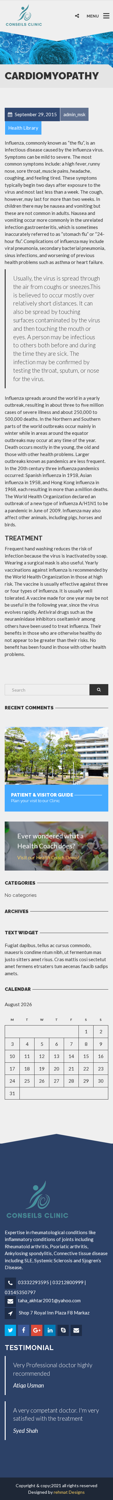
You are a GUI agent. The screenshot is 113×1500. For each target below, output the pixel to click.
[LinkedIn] (50, 1330)
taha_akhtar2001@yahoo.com (49, 1300)
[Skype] (63, 1330)
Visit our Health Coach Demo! (48, 857)
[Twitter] (11, 1330)
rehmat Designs (69, 1492)
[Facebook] (24, 1330)
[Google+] (37, 1330)
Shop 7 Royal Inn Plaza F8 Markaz (54, 1312)
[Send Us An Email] (77, 1330)
